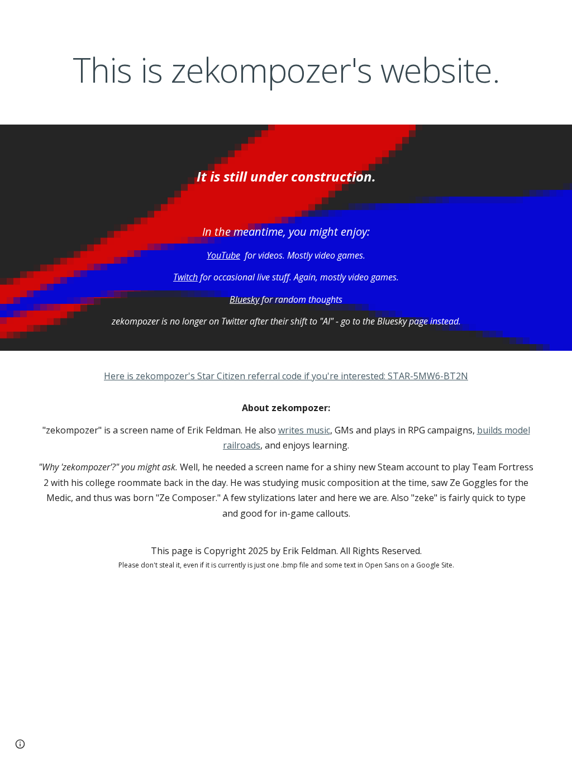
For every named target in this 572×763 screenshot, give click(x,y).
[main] (286, 70)
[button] (20, 744)
